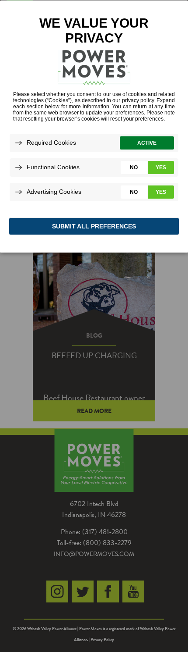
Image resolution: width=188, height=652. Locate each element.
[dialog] (94, 126)
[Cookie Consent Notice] (94, 126)
